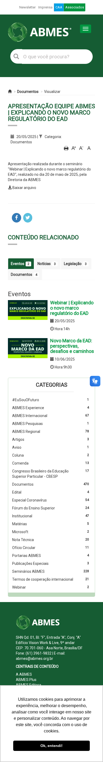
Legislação (75, 264)
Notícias (47, 264)
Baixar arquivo (24, 188)
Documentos (28, 91)
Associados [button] (74, 7)
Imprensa (45, 7)
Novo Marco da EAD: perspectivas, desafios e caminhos (72, 346)
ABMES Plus (26, 680)
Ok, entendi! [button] (51, 746)
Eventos (20, 264)
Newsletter (27, 7)
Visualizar (52, 91)
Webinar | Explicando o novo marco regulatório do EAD (71, 308)
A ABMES (24, 674)
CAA (58, 7)
